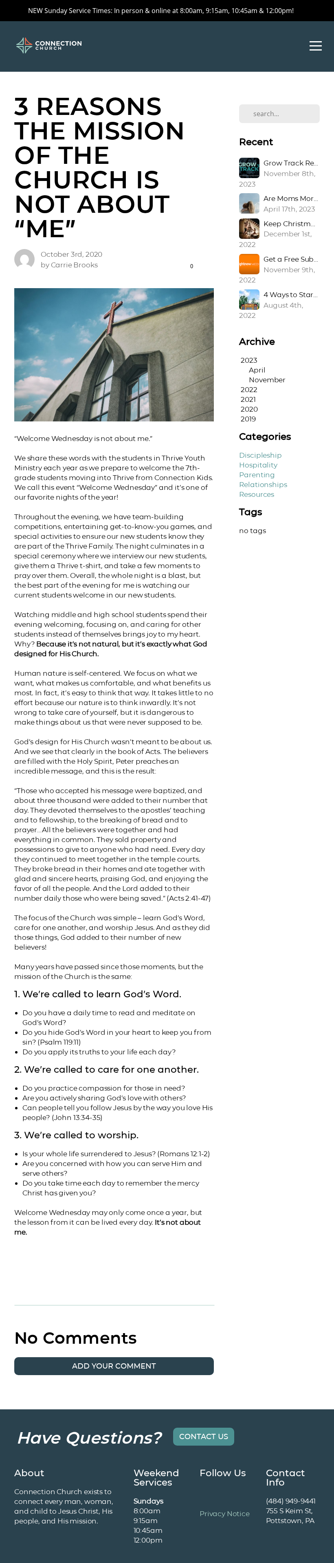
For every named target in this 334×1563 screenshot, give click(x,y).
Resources (256, 494)
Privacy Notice (225, 1513)
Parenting (257, 474)
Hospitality (258, 465)
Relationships (263, 484)
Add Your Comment (114, 1366)
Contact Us (203, 1436)
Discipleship (260, 455)
